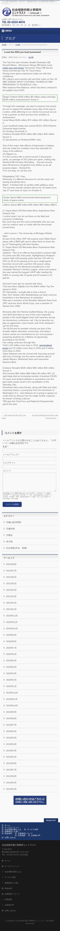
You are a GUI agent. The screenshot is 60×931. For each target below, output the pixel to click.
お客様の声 (35, 835)
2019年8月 (11, 718)
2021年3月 (11, 596)
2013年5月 (11, 776)
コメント (7, 470)
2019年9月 (11, 712)
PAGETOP (51, 820)
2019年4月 (11, 744)
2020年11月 (12, 622)
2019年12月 (12, 692)
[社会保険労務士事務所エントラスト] (26, 13)
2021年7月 (11, 570)
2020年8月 (11, 641)
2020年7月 (11, 648)
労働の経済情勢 (13, 522)
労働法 (9, 535)
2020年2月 (11, 680)
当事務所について (25, 833)
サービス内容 (32, 829)
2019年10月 (12, 705)
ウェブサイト (9, 462)
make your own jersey (13, 68)
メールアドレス (11, 454)
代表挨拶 (21, 835)
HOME (4, 44)
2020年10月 (12, 628)
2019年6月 (11, 731)
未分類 (17, 44)
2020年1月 (11, 686)
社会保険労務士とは (13, 829)
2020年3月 (11, 673)
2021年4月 (11, 590)
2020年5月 (11, 660)
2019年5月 (11, 737)
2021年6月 (11, 577)
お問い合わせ (10, 838)
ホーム (7, 825)
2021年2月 (11, 603)
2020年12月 (12, 615)
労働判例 (10, 528)
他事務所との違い (12, 831)
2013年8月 (11, 763)
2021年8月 (11, 564)
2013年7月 (11, 770)
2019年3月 (11, 750)
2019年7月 (11, 725)
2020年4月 (11, 667)
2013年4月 (11, 782)
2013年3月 (11, 789)
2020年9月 (11, 635)
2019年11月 (12, 699)
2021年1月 (11, 609)
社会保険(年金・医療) (16, 548)
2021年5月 (11, 583)
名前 (5, 446)
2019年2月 (11, 757)
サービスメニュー (12, 827)
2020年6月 (11, 654)
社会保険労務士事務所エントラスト (31, 921)
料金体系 (8, 833)
